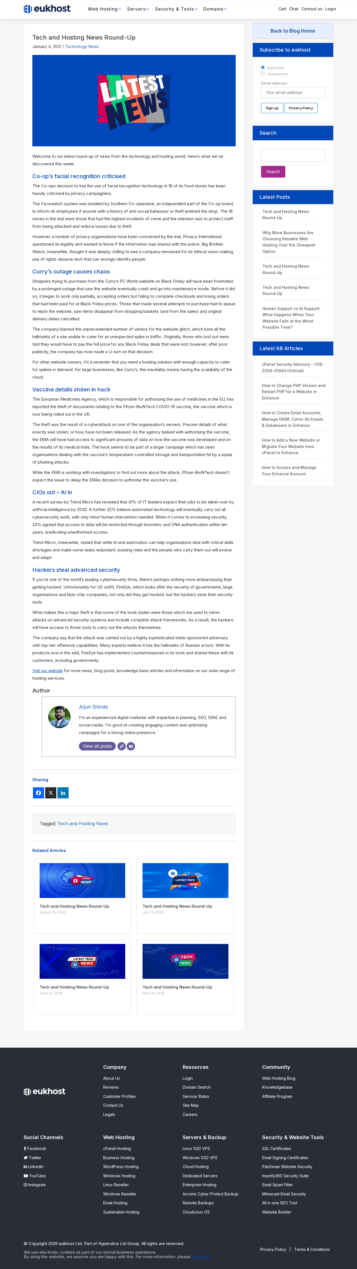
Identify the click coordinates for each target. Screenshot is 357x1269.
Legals (109, 1114)
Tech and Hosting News (82, 823)
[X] (50, 792)
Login (330, 8)
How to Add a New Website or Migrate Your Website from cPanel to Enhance (291, 446)
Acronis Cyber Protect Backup (210, 1193)
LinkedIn (35, 1166)
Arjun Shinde (93, 707)
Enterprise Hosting (199, 1184)
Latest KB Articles (281, 348)
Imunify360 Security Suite (285, 1175)
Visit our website (47, 670)
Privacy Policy (273, 1249)
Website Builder (276, 1212)
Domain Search (197, 1087)
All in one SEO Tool (279, 1202)
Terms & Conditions (312, 1249)
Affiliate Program (277, 1096)
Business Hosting (118, 1157)
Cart (282, 8)
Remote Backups (198, 1202)
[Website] (121, 746)
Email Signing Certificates (285, 1157)
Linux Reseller (116, 1184)
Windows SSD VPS (200, 1157)
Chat (293, 8)
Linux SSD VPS (196, 1148)
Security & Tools (174, 9)
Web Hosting (103, 9)
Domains (213, 9)
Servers (136, 9)
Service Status (196, 1096)
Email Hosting (115, 1202)
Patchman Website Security (287, 1166)
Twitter (34, 1157)
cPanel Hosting (117, 1148)
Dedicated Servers (200, 1175)
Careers (190, 1114)
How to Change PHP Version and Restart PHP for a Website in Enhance (293, 391)
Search (268, 133)
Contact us (311, 8)
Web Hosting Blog (278, 1078)
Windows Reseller (119, 1193)
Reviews (111, 1087)
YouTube (37, 1175)
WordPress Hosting (121, 1166)
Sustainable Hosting (121, 1212)
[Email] (131, 746)
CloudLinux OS (196, 1212)
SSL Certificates (276, 1148)
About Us (111, 1078)
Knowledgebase (277, 1087)
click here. (201, 1256)
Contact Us (113, 1105)
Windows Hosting (119, 1175)
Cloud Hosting (196, 1166)
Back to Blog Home (293, 31)
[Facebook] (38, 792)
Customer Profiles (119, 1096)
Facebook (36, 1148)
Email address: (274, 83)
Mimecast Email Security (284, 1193)
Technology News (82, 46)
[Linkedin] (63, 792)
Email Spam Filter (277, 1184)
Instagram (36, 1184)
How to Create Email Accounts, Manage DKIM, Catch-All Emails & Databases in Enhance (292, 419)
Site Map (191, 1105)
